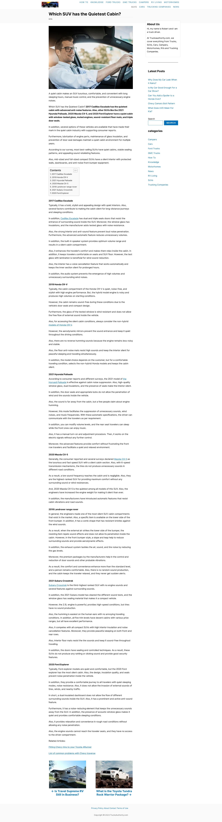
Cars (150, 144)
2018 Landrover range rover (64, 187)
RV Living (152, 176)
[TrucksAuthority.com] (55, 4)
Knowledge (153, 162)
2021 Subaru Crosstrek (62, 190)
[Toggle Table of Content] (74, 170)
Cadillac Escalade (70, 218)
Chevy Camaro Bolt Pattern (161, 103)
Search (151, 119)
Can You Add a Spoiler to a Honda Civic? (161, 97)
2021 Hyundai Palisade (62, 180)
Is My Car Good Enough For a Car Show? (162, 89)
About (106, 808)
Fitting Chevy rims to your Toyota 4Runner (70, 747)
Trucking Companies (158, 185)
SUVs (50, 19)
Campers (152, 139)
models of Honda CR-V (60, 325)
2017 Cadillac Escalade (62, 174)
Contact (112, 808)
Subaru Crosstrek (58, 585)
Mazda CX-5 (120, 459)
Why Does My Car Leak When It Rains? (162, 81)
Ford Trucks (154, 148)
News (151, 171)
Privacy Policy (97, 808)
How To (152, 157)
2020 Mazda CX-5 (60, 183)
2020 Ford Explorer (60, 193)
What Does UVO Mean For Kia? (161, 110)
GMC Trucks (154, 153)
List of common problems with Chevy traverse (72, 753)
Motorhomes (154, 166)
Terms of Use (122, 808)
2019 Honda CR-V (60, 177)
